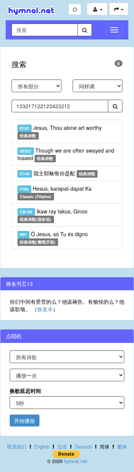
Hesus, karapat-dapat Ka (55, 192)
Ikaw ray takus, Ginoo (53, 214)
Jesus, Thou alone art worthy (60, 131)
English (42, 446)
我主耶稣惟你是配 (57, 173)
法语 (62, 446)
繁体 (122, 446)
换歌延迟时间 (25, 390)
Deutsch (83, 446)
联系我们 (16, 446)
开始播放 (24, 420)
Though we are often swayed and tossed (65, 154)
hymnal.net (75, 461)
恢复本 (45, 309)
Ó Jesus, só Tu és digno (53, 237)
